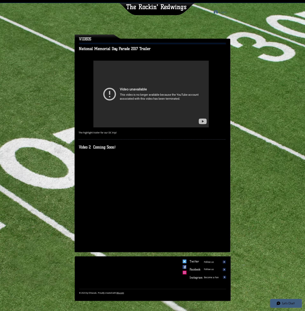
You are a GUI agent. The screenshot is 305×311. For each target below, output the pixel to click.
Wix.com (120, 293)
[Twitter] (184, 261)
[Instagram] (184, 272)
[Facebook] (184, 267)
